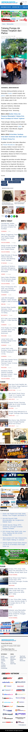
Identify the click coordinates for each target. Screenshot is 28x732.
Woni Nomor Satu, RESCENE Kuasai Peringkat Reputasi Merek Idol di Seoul (17, 422)
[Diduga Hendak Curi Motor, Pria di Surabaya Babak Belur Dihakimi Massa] (22, 248)
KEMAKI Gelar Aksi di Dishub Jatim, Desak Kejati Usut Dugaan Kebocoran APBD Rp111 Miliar (17, 591)
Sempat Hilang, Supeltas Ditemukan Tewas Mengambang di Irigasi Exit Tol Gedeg (9, 310)
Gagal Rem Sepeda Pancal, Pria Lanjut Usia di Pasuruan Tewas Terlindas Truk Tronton (9, 362)
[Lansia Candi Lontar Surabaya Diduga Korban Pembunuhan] (22, 342)
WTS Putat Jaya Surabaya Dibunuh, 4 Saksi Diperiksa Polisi (9, 320)
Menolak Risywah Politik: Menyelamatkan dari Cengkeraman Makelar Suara (12, 520)
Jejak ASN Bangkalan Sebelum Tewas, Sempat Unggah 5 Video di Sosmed (9, 299)
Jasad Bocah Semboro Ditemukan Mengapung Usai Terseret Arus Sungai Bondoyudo (9, 269)
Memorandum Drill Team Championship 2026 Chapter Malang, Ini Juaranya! (14, 539)
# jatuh (4, 182)
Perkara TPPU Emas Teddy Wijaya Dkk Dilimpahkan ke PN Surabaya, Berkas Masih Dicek (18, 570)
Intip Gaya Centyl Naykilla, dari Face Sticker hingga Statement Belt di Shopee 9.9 (18, 386)
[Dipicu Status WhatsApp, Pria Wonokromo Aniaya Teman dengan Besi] (22, 280)
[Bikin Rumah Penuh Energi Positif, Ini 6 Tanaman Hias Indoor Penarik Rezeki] (4, 396)
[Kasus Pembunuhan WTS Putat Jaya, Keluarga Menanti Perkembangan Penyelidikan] (22, 289)
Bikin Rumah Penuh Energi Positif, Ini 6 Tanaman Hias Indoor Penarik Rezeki (17, 395)
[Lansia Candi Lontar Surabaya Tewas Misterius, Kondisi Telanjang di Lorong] (22, 351)
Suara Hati (12, 656)
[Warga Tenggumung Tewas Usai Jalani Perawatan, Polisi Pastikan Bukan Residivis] (22, 237)
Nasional (12, 658)
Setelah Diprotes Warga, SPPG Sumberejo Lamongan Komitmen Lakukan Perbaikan (12, 526)
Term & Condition (3, 664)
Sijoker (12, 661)
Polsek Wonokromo (9, 145)
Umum (21, 659)
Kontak (2, 656)
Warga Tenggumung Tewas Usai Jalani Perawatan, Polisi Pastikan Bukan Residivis (9, 237)
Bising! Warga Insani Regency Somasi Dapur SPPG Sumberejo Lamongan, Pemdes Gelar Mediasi (18, 580)
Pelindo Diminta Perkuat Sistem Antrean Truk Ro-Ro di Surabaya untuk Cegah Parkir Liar (14, 544)
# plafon (8, 179)
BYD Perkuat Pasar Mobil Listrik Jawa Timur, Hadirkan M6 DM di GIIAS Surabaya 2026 (13, 533)
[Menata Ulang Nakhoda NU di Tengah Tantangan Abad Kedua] (4, 414)
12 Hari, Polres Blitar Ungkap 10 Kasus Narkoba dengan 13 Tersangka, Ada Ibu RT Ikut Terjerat (18, 602)
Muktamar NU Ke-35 (6, 7)
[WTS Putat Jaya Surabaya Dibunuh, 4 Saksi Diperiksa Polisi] (22, 321)
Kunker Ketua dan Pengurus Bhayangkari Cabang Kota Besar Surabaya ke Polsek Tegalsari (12, 116)
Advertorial (22, 660)
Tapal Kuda (22, 656)
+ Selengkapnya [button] (22, 725)
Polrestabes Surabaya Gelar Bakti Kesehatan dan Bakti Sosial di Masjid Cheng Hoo (14, 136)
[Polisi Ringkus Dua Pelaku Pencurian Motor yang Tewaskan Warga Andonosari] (22, 331)
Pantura (12, 662)
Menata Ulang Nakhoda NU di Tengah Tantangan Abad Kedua (18, 412)
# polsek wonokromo (14, 182)
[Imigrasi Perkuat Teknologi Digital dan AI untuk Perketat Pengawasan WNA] (4, 405)
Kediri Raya (13, 664)
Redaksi (3, 659)
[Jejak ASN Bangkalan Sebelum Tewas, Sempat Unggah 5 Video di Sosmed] (22, 301)
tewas (10, 93)
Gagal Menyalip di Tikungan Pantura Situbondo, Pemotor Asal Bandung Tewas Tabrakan (9, 257)
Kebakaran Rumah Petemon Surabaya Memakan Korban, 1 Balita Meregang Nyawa (9, 373)
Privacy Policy (4, 658)
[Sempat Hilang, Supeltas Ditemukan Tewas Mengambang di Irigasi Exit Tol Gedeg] (22, 310)
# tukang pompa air (18, 179)
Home (3, 24)
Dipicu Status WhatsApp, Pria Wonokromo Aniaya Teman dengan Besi (8, 279)
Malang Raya (23, 657)
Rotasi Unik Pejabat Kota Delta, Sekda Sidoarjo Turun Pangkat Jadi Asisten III (13, 514)
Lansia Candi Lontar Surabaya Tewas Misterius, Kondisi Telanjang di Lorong (9, 351)
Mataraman (13, 659)
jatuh (19, 127)
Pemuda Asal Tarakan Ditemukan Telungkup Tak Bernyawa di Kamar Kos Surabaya (9, 226)
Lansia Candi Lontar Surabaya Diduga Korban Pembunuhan (8, 341)
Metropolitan (15, 7)
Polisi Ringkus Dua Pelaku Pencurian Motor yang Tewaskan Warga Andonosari (9, 330)
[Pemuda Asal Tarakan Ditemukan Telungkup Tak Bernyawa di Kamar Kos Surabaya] (22, 226)
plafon (3, 96)
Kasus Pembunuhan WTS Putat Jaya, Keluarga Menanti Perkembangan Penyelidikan (9, 289)
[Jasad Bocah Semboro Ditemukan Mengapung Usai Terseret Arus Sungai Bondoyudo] (22, 269)
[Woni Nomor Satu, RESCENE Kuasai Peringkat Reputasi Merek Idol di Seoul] (4, 423)
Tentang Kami (3, 661)
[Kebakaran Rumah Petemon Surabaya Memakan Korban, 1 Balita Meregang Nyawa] (22, 373)
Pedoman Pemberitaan (4, 667)
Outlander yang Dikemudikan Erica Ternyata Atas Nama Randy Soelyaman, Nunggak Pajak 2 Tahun (17, 612)
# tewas (4, 184)
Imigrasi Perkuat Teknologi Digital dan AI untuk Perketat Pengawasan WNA (17, 404)
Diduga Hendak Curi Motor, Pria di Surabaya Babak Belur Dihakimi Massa (9, 247)
